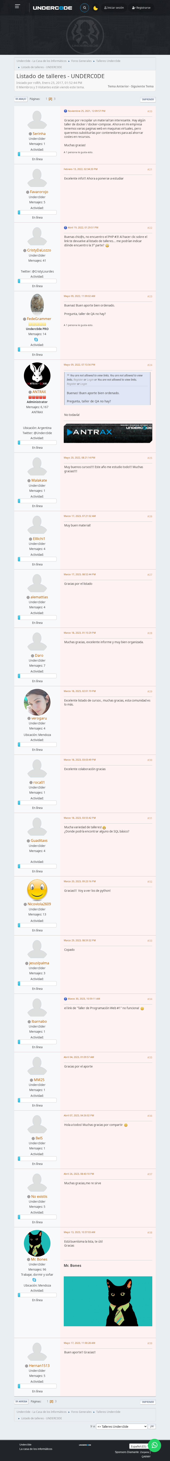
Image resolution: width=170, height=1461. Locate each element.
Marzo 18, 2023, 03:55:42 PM (80, 817)
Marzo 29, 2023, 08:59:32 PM (80, 940)
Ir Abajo (20, 99)
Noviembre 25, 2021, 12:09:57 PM (86, 111)
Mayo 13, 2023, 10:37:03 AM (79, 1232)
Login (90, 380)
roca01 (39, 782)
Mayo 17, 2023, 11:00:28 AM (79, 1342)
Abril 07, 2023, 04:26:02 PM (79, 1115)
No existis (39, 1196)
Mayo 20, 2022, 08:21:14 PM (79, 457)
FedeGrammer (39, 318)
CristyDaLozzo (39, 250)
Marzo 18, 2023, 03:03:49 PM (80, 759)
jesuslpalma (39, 963)
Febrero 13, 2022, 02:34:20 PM (81, 169)
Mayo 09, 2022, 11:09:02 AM (79, 296)
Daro (39, 655)
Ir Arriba (21, 1401)
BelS (39, 1138)
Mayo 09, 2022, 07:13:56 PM (79, 364)
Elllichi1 (39, 538)
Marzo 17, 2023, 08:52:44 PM (80, 574)
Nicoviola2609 (39, 904)
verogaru (39, 718)
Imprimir (148, 99)
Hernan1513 (39, 1365)
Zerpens (144, 1452)
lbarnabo (39, 1021)
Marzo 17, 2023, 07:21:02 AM (80, 516)
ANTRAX (39, 391)
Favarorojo (39, 191)
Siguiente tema (142, 86)
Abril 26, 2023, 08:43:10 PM (79, 1173)
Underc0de (25, 1444)
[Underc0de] (37, 422)
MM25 (39, 1079)
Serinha (39, 133)
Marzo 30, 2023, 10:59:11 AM (84, 998)
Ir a (93, 1426)
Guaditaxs (39, 840)
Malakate (39, 480)
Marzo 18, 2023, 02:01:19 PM (80, 691)
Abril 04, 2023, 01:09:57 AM (79, 1057)
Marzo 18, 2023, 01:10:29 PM (80, 632)
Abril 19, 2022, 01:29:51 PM (83, 227)
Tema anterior (118, 86)
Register (78, 380)
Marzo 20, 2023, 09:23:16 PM (80, 881)
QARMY (146, 1456)
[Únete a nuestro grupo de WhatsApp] (154, 1445)
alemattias (39, 597)
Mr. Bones (39, 1259)
